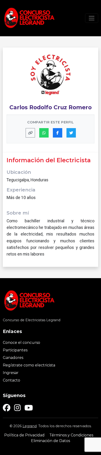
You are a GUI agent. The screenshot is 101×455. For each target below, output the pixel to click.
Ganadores (13, 357)
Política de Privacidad (24, 435)
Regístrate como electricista (29, 365)
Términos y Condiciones (71, 435)
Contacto (11, 380)
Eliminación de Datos (50, 441)
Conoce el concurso (21, 342)
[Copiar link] (30, 133)
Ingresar (11, 372)
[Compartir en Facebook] (57, 133)
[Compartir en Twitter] (71, 133)
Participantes (15, 350)
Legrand (30, 426)
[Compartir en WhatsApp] (44, 133)
